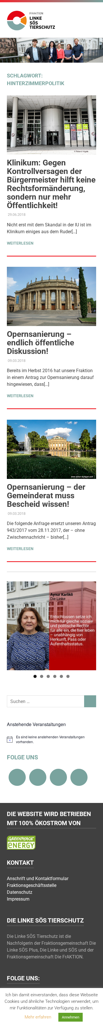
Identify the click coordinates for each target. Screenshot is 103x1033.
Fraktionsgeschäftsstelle (31, 885)
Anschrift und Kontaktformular (37, 878)
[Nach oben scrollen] (92, 1022)
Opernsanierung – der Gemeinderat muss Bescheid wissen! (46, 495)
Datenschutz (19, 892)
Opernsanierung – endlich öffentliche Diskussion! (40, 342)
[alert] (51, 739)
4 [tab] (54, 676)
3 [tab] (48, 676)
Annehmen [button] (70, 1017)
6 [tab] (68, 676)
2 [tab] (41, 676)
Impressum (18, 899)
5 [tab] (61, 676)
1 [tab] (35, 676)
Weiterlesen (20, 243)
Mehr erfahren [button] (38, 1017)
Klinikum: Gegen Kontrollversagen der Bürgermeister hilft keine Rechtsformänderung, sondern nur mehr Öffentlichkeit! (51, 184)
